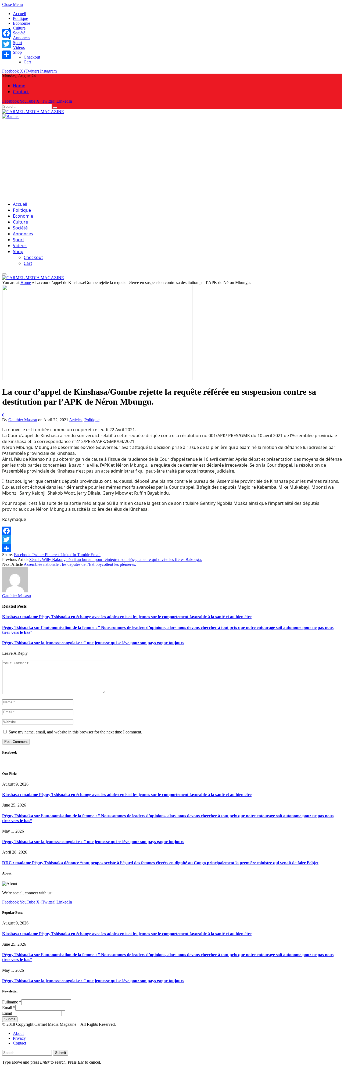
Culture (19, 28)
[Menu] (4, 274)
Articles (75, 419)
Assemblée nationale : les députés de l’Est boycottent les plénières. (80, 564)
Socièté (19, 33)
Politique (20, 18)
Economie (21, 23)
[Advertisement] (172, 159)
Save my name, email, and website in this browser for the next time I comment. (75, 732)
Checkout (32, 57)
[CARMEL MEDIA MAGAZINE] (33, 111)
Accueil (19, 13)
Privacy (19, 1038)
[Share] (6, 54)
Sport (17, 42)
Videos (19, 47)
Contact (21, 92)
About (18, 1033)
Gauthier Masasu (22, 419)
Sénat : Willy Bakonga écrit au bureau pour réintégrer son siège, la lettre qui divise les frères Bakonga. (115, 559)
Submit (9, 1019)
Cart (27, 62)
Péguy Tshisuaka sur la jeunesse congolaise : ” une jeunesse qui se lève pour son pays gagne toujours (93, 642)
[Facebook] (6, 33)
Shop (17, 52)
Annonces (21, 37)
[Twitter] (6, 44)
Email (8, 1007)
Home (19, 86)
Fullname (11, 1002)
